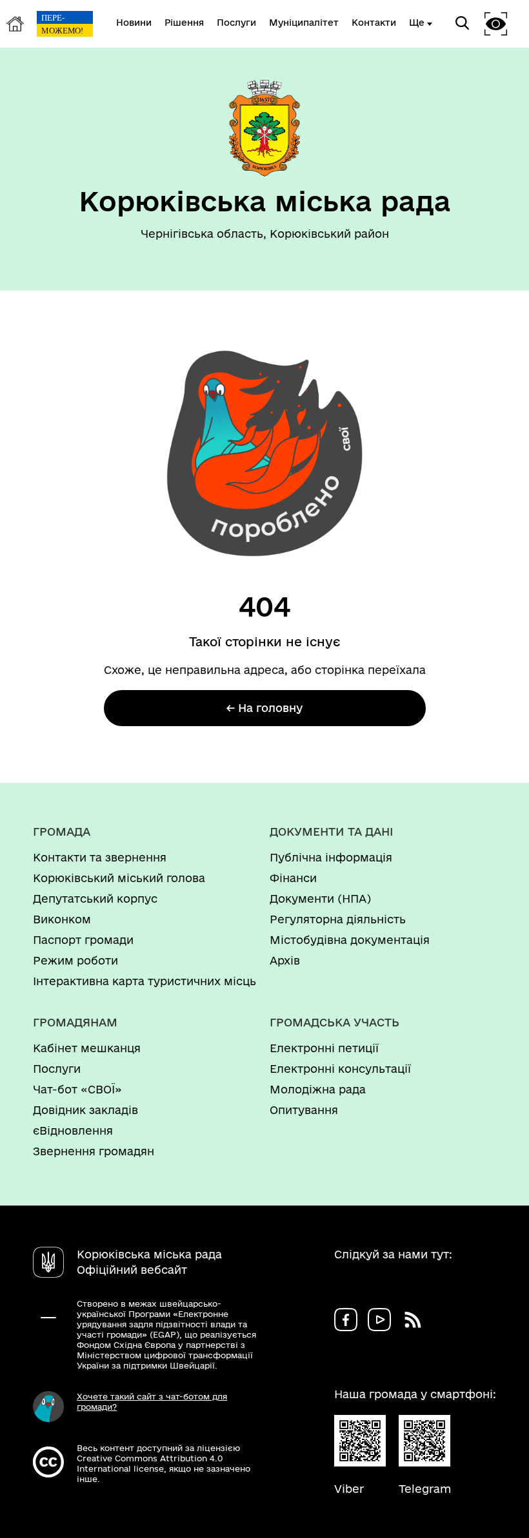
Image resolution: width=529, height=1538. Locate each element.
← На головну (264, 708)
